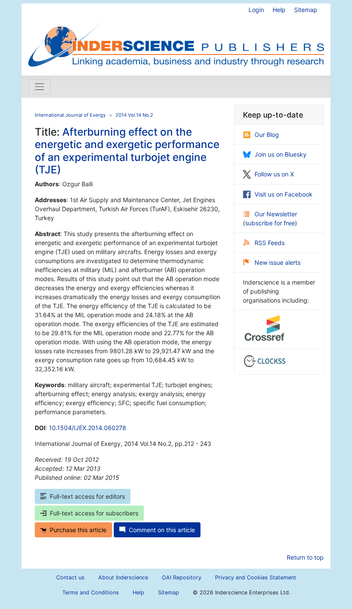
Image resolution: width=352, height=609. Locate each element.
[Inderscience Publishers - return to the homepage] (176, 36)
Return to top (305, 557)
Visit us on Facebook (284, 194)
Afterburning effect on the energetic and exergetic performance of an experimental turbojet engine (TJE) (127, 150)
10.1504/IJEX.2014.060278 (87, 427)
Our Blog (267, 134)
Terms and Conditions (90, 592)
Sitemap (305, 9)
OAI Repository (181, 577)
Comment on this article (162, 529)
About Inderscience (123, 577)
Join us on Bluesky (280, 154)
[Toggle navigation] (39, 86)
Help (279, 9)
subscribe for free (270, 223)
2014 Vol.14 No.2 (134, 115)
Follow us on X (274, 174)
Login (256, 9)
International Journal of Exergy (70, 115)
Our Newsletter (276, 214)
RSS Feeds (270, 242)
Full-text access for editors (87, 496)
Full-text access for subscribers (94, 513)
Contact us (70, 577)
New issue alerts (277, 262)
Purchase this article (78, 529)
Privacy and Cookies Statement (255, 577)
